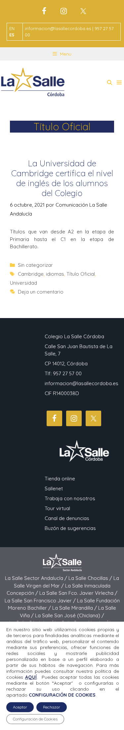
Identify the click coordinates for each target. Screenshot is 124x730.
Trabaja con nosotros (70, 498)
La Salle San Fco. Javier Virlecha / (78, 593)
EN (12, 28)
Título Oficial (80, 274)
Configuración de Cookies (35, 718)
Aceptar (20, 707)
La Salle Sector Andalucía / (36, 578)
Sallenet (54, 488)
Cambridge (31, 274)
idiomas (55, 274)
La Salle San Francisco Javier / (41, 600)
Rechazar (51, 707)
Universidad (23, 283)
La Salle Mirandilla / (75, 608)
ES (11, 34)
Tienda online (60, 478)
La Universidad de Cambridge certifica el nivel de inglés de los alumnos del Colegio (62, 178)
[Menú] (119, 83)
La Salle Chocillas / (90, 578)
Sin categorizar (35, 265)
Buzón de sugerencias (70, 528)
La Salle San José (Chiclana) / (69, 615)
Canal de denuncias (67, 518)
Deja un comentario (40, 292)
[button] (109, 83)
